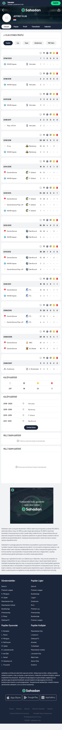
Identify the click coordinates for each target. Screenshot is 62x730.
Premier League (7, 590)
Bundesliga (5, 609)
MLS (32, 605)
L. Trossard (5, 665)
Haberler (47, 27)
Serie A (3, 586)
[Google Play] (31, 698)
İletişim (50, 709)
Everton (34, 665)
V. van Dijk (5, 653)
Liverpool (34, 635)
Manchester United (8, 605)
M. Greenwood (6, 661)
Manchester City (7, 601)
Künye (11, 709)
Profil (25, 27)
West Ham (34, 657)
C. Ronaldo (5, 631)
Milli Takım (51, 43)
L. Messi (4, 635)
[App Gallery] (48, 698)
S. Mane (4, 616)
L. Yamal (4, 657)
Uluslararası (38, 43)
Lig (18, 43)
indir (55, 3)
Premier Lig (35, 609)
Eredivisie (34, 601)
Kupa (26, 43)
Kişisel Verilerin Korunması (19, 713)
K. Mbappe (5, 594)
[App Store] (13, 698)
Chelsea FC (5, 620)
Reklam (19, 709)
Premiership (5, 612)
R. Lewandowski (7, 650)
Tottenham (35, 646)
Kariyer (6, 27)
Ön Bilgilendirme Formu (32, 717)
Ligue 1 (33, 597)
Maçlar (16, 27)
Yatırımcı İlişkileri (38, 709)
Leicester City (36, 653)
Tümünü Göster (31, 427)
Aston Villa (35, 661)
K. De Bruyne (6, 642)
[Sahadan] (31, 10)
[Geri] (8, 10)
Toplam (8, 43)
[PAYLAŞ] (59, 10)
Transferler (36, 27)
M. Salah (4, 597)
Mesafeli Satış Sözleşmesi (42, 713)
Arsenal (33, 642)
